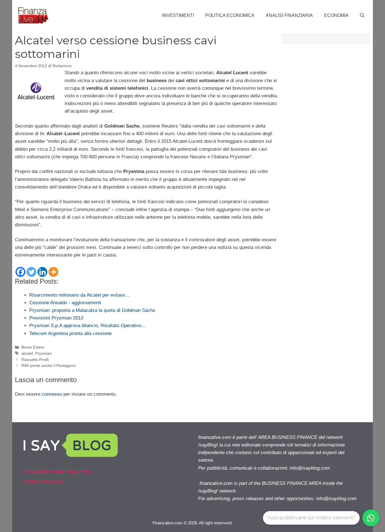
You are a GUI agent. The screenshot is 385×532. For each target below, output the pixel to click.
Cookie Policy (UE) (43, 482)
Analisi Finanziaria (289, 15)
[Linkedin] (42, 272)
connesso (52, 394)
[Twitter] (31, 272)
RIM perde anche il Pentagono (48, 365)
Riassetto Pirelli (35, 359)
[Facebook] (20, 272)
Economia (336, 15)
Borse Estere (33, 347)
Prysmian (43, 353)
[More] (53, 272)
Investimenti (178, 15)
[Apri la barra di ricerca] (362, 15)
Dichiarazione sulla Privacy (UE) (57, 471)
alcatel (27, 353)
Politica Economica (230, 15)
